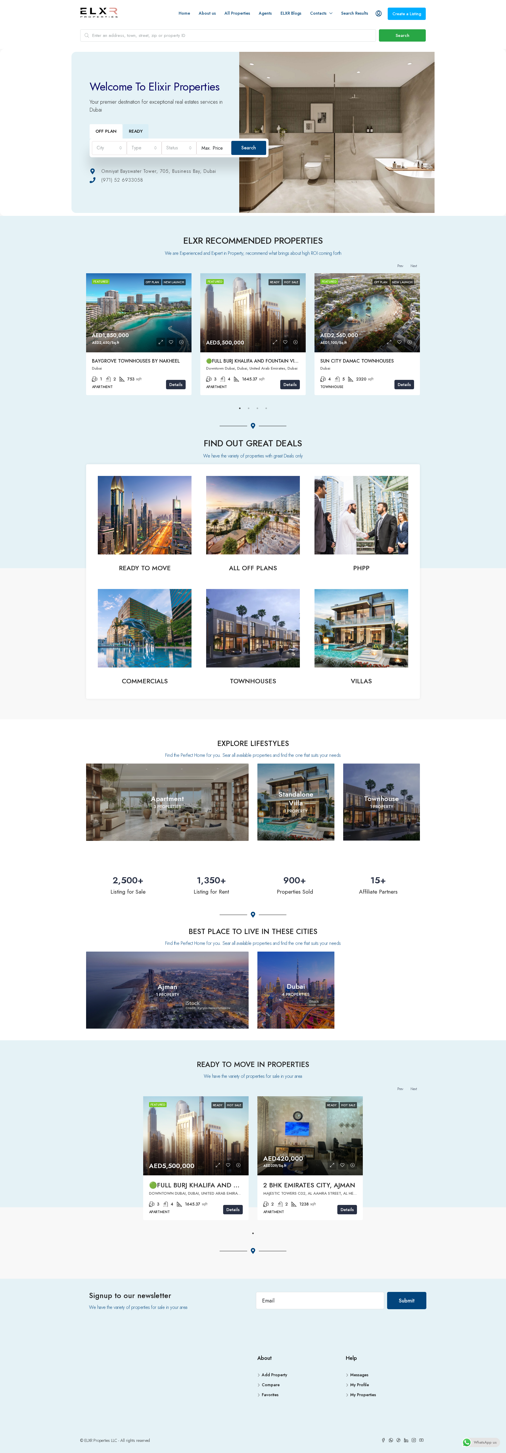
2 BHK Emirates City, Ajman (309, 1185)
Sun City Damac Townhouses (357, 361)
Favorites (270, 1395)
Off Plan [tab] (106, 131)
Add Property (274, 1375)
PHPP (361, 568)
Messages (359, 1375)
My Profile (359, 1385)
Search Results (354, 13)
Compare (271, 1385)
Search (402, 35)
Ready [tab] (136, 131)
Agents (265, 13)
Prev (400, 266)
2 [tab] (249, 408)
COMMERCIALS (145, 681)
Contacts (318, 13)
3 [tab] (257, 408)
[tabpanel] (139, 334)
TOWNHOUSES (253, 681)
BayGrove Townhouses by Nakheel (136, 361)
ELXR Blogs (291, 13)
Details (175, 384)
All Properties (237, 13)
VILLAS (361, 681)
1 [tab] (240, 408)
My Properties (363, 1395)
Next (414, 266)
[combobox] (109, 148)
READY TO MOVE (145, 568)
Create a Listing (406, 14)
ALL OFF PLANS (253, 568)
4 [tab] (266, 408)
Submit (407, 1301)
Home (184, 13)
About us (207, 13)
